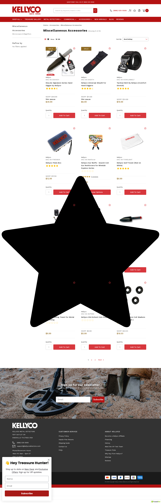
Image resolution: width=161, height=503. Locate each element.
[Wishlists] (134, 10)
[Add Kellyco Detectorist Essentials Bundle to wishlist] (74, 205)
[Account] (139, 10)
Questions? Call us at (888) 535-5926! (80, 2)
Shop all (16, 19)
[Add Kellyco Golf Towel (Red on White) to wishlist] (145, 128)
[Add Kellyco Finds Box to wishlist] (74, 128)
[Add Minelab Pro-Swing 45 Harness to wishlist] (110, 205)
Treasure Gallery (33, 19)
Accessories (84, 19)
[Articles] (130, 10)
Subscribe (27, 493)
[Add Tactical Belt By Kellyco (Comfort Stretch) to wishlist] (145, 48)
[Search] (95, 10)
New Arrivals (101, 19)
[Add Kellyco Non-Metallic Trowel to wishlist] (145, 205)
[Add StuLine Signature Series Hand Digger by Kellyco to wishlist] (74, 48)
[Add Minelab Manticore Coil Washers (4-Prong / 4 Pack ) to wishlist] (145, 282)
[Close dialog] (49, 460)
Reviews (120, 19)
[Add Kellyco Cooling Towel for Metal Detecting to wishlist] (74, 282)
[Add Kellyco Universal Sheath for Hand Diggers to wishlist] (110, 48)
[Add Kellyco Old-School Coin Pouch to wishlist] (110, 282)
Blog (111, 19)
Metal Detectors (52, 19)
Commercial (69, 19)
